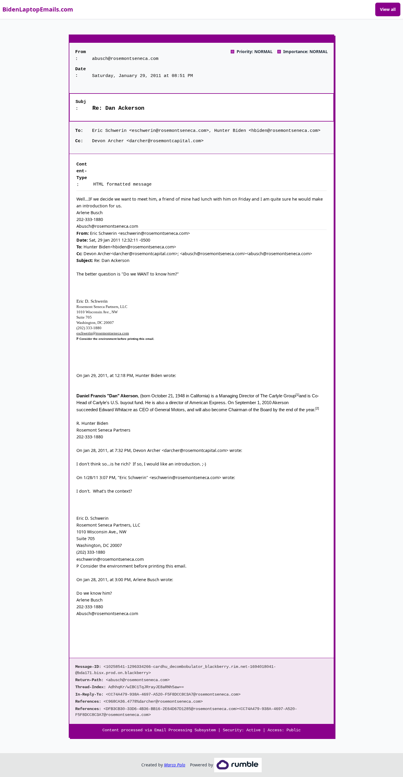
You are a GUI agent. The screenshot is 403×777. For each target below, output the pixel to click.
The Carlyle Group (278, 395)
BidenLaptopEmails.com (37, 9)
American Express (207, 402)
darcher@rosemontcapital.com (195, 450)
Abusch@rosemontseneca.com (107, 613)
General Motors (170, 409)
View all (388, 9)
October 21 (162, 395)
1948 (180, 395)
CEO (144, 409)
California (199, 395)
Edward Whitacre (115, 409)
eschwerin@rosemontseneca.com (102, 333)
